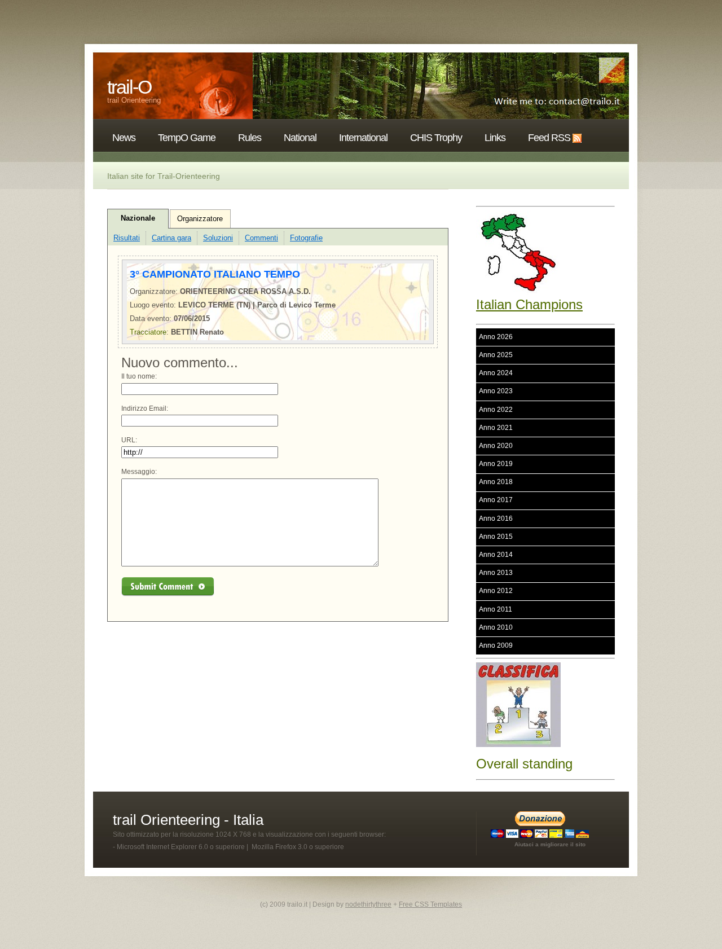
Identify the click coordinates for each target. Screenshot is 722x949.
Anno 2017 (496, 500)
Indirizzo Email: (144, 408)
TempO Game (186, 137)
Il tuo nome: (139, 376)
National (300, 137)
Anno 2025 (496, 355)
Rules (249, 137)
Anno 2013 (496, 573)
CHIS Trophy (436, 137)
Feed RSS (549, 137)
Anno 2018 (496, 482)
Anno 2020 (496, 446)
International (363, 137)
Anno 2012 (496, 591)
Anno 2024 (496, 373)
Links (495, 137)
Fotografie (306, 238)
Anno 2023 (496, 391)
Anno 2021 (496, 428)
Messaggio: (139, 472)
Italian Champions (529, 304)
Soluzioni (218, 238)
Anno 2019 (496, 464)
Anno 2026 (496, 337)
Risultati (126, 238)
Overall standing (524, 763)
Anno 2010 (496, 627)
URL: (129, 440)
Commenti (261, 238)
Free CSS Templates (430, 904)
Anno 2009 (496, 645)
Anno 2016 (496, 518)
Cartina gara (171, 238)
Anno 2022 (496, 410)
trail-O (129, 87)
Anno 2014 (496, 555)
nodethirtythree (368, 904)
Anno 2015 (496, 537)
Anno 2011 (495, 609)
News (123, 137)
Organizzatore (200, 218)
